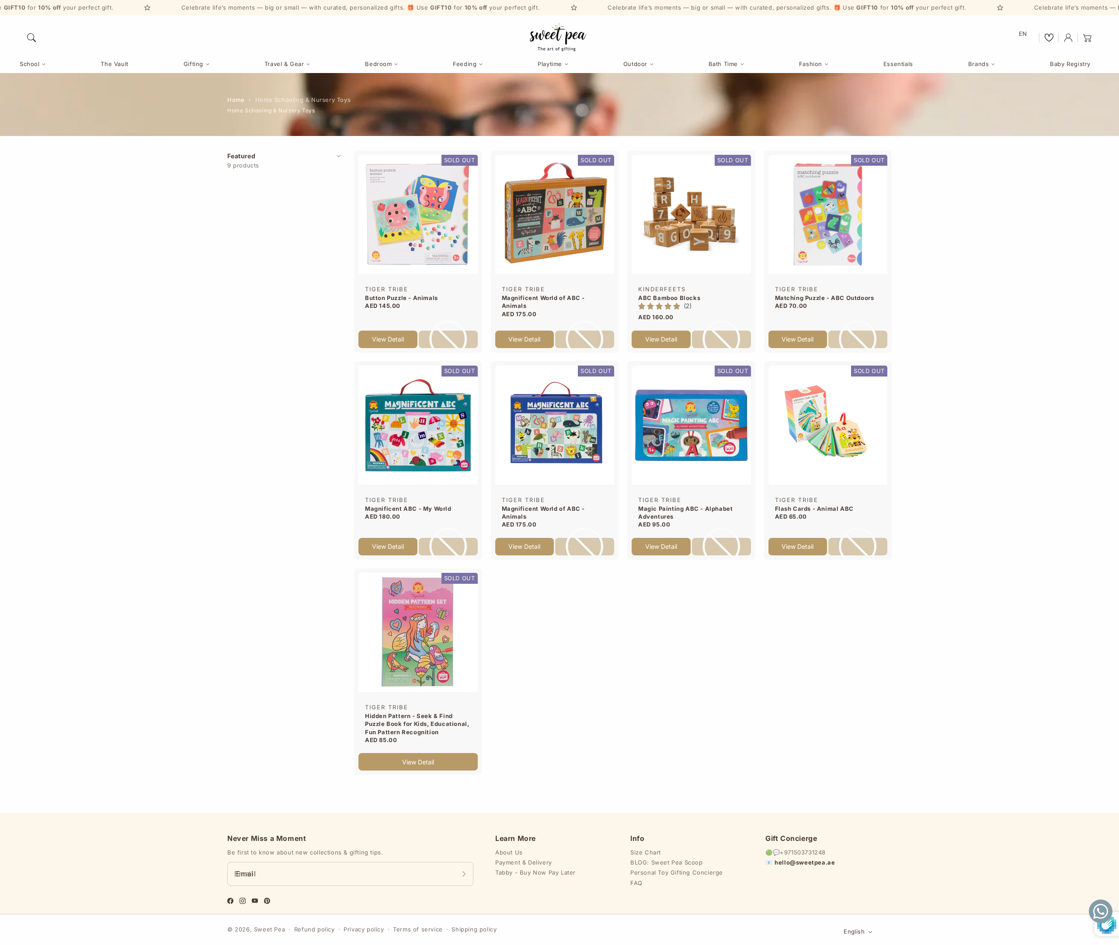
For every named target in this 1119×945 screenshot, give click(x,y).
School (30, 63)
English (854, 931)
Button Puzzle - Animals (401, 297)
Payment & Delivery (523, 862)
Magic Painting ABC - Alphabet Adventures (685, 512)
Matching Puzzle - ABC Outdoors (824, 297)
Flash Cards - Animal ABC (814, 508)
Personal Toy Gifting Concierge (676, 872)
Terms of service (418, 929)
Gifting (193, 63)
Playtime (550, 63)
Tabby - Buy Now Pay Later (535, 872)
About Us (509, 852)
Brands (978, 63)
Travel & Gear (284, 63)
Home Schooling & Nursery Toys (303, 99)
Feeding (464, 63)
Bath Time (723, 63)
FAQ (636, 882)
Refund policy (314, 929)
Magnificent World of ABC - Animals (543, 301)
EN (1023, 33)
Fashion (810, 63)
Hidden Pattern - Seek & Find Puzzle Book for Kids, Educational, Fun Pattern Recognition (417, 723)
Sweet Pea (269, 929)
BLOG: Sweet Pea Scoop (666, 862)
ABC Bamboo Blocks (669, 297)
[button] (31, 37)
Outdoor (635, 63)
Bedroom (378, 63)
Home (235, 99)
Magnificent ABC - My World (408, 508)
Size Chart (645, 852)
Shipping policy (474, 929)
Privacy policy (364, 929)
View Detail (388, 339)
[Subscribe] (463, 874)
